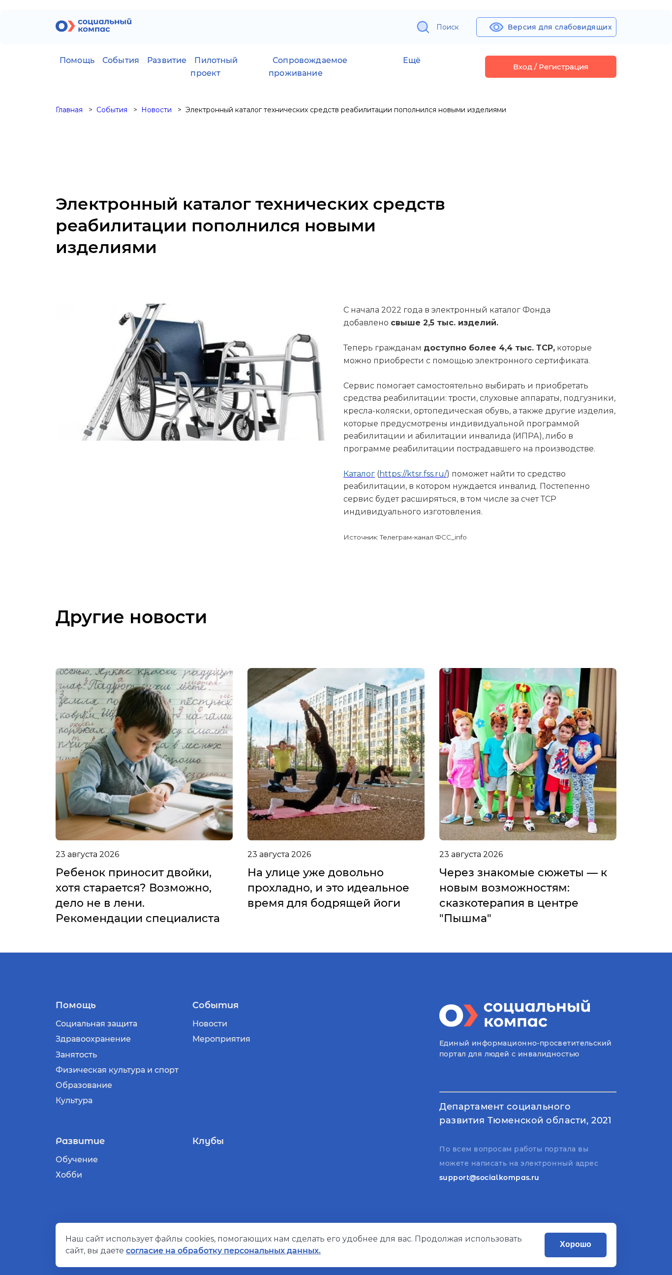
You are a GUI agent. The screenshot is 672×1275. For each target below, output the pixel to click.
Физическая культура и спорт (117, 1070)
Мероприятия (221, 1039)
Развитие (166, 60)
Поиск (447, 27)
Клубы (208, 1141)
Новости (209, 1023)
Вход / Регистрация (550, 66)
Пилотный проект (214, 67)
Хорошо (575, 1244)
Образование (84, 1085)
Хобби (69, 1174)
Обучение (77, 1159)
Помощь (77, 60)
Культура (74, 1100)
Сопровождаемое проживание (308, 67)
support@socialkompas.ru (489, 1177)
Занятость (76, 1054)
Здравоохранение (93, 1039)
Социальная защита (96, 1023)
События (120, 60)
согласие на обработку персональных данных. (223, 1250)
